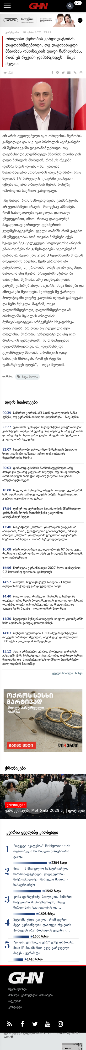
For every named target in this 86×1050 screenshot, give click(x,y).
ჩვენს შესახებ (17, 989)
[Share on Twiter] (63, 72)
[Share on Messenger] (57, 72)
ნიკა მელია (29, 377)
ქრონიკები (15, 768)
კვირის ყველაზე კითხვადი (32, 832)
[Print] (81, 72)
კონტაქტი (15, 1007)
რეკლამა (14, 1001)
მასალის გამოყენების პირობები (30, 995)
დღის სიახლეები (21, 402)
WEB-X (76, 1033)
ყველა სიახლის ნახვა (67, 673)
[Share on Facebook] (52, 72)
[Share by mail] (69, 72)
